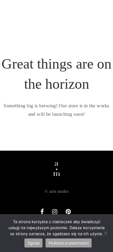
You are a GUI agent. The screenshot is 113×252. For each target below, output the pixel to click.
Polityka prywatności (69, 243)
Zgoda (33, 243)
